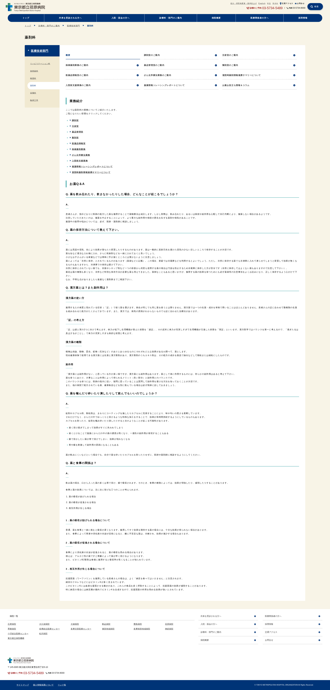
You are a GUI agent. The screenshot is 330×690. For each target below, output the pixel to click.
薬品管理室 (77, 132)
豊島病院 (138, 624)
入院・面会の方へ (121, 18)
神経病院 (169, 629)
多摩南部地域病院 (142, 629)
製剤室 (75, 138)
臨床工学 (34, 100)
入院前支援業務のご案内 (78, 85)
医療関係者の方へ (259, 18)
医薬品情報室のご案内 (77, 75)
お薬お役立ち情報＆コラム (236, 85)
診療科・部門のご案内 (170, 18)
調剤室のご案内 (152, 55)
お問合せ (300, 3)
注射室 (75, 126)
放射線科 (34, 71)
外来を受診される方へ (70, 18)
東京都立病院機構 (16, 638)
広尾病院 (12, 624)
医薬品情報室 (79, 143)
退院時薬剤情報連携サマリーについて (241, 75)
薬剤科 (33, 86)
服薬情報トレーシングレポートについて (164, 85)
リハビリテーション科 (40, 64)
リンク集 (62, 685)
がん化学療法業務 (81, 155)
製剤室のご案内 (230, 65)
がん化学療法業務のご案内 (157, 75)
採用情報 (302, 18)
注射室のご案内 (230, 55)
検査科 (33, 78)
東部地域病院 (108, 629)
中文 (269, 3)
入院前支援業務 (80, 161)
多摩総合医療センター (49, 629)
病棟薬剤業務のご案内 (77, 65)
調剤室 (75, 120)
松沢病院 (43, 634)
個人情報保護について (43, 685)
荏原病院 (169, 624)
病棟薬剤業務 (79, 149)
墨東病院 (12, 629)
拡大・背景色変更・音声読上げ (243, 3)
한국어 (275, 3)
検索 (316, 6)
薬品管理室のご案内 (154, 65)
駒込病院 (106, 624)
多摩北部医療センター (81, 629)
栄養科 (33, 93)
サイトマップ (22, 685)
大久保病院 (44, 624)
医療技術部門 (73, 26)
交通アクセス (287, 3)
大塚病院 (75, 624)
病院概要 (216, 18)
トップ (26, 18)
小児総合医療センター (18, 634)
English (261, 3)
